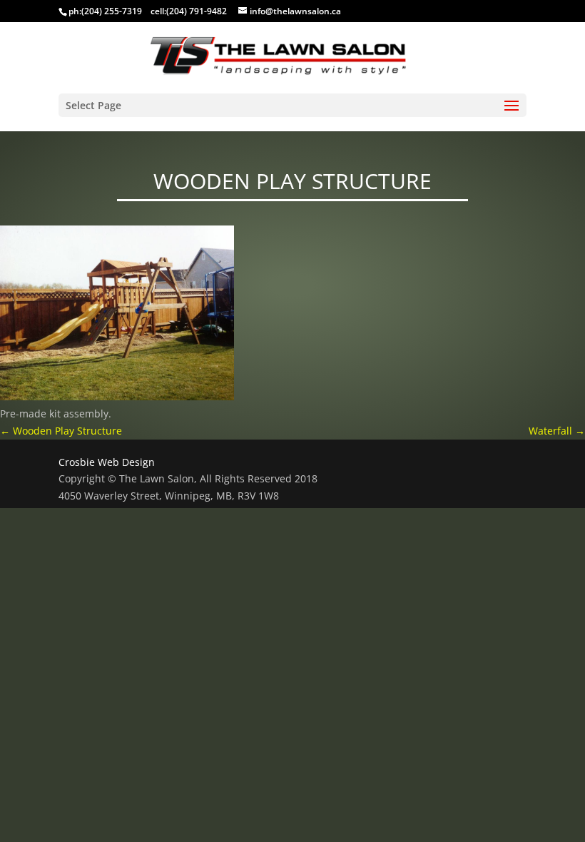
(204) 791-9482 (196, 11)
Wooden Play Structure (61, 430)
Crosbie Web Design (106, 462)
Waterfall (557, 430)
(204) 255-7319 (111, 11)
